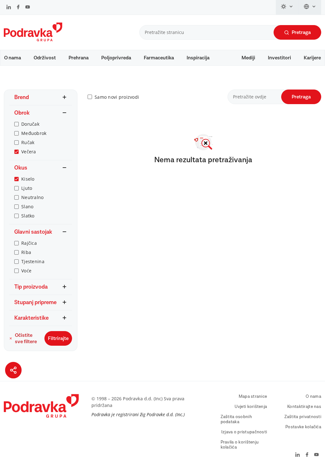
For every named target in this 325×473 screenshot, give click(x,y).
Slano (27, 206)
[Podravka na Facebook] (18, 7)
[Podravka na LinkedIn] (8, 7)
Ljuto (26, 188)
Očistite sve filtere (26, 338)
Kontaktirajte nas (304, 406)
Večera (28, 152)
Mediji (248, 57)
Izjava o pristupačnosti (244, 432)
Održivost (45, 57)
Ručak (27, 142)
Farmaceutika (159, 57)
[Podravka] (33, 39)
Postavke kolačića (303, 427)
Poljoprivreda (116, 57)
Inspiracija (198, 57)
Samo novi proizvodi (117, 97)
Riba (26, 252)
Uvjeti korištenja (251, 406)
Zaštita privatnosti (302, 417)
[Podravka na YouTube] (27, 7)
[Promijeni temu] (287, 7)
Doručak (30, 124)
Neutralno (32, 197)
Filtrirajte (58, 338)
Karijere (312, 57)
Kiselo (28, 179)
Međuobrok (34, 133)
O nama (12, 57)
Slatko (28, 216)
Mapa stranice (253, 396)
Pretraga (301, 32)
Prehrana (79, 57)
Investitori (279, 57)
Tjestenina (32, 261)
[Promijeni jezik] (310, 7)
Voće (26, 271)
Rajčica (29, 243)
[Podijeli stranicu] (13, 370)
